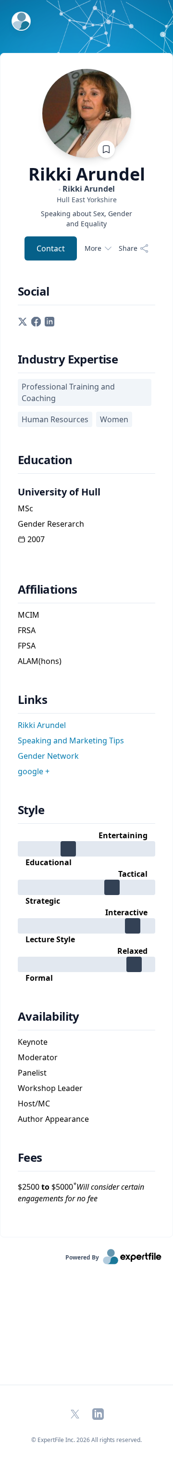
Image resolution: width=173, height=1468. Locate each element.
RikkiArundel (86, 174)
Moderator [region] (38, 1057)
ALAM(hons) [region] (40, 661)
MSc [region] (25, 508)
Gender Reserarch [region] (51, 524)
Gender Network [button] (48, 756)
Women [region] (114, 419)
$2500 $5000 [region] (81, 1192)
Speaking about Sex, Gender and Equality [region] (86, 218)
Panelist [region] (32, 1072)
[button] (22, 320)
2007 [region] (36, 539)
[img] (86, 849)
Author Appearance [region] (53, 1119)
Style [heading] (31, 810)
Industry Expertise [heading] (68, 359)
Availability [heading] (48, 1016)
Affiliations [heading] (47, 589)
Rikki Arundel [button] (42, 725)
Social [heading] (33, 291)
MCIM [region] (28, 615)
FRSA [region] (27, 630)
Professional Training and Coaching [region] (68, 392)
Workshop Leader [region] (50, 1088)
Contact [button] (51, 248)
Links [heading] (32, 699)
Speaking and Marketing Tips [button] (71, 740)
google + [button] (33, 771)
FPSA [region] (27, 645)
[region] (86, 200)
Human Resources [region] (55, 419)
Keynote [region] (33, 1042)
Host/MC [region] (34, 1103)
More (93, 248)
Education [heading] (45, 460)
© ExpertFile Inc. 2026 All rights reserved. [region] (86, 1440)
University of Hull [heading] (59, 491)
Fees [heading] (30, 1157)
